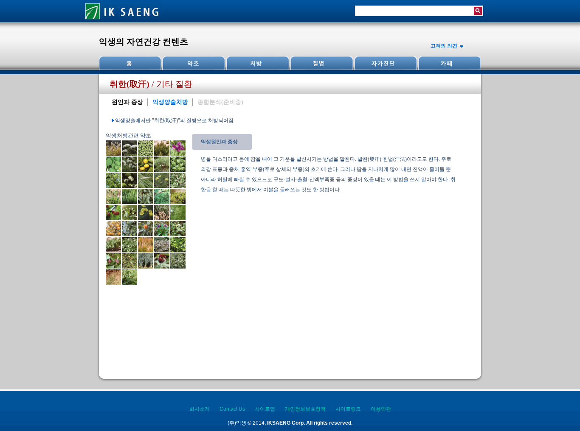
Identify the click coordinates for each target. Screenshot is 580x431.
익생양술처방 (170, 102)
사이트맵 (265, 409)
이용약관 (381, 409)
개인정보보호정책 (305, 409)
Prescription (257, 63)
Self (385, 63)
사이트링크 (348, 409)
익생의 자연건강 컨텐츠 (143, 41)
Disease (321, 63)
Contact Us (232, 409)
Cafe (448, 63)
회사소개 (199, 409)
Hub (193, 63)
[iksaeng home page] (122, 21)
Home (130, 63)
